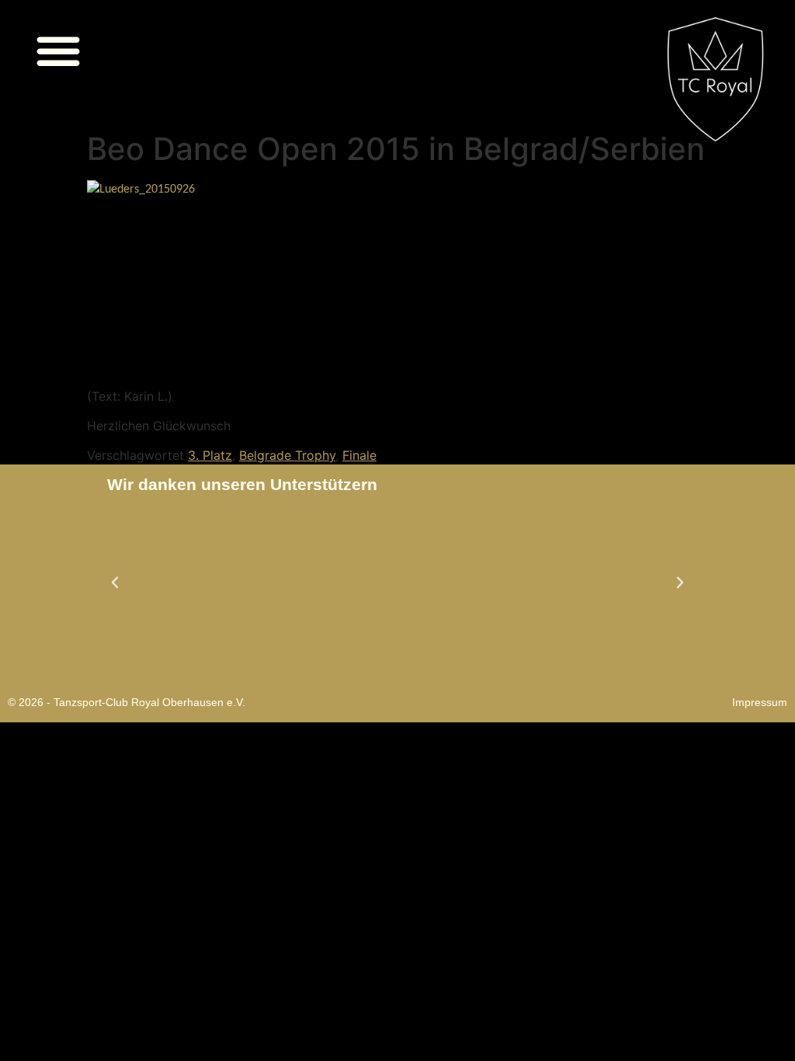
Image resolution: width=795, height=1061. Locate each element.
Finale (359, 455)
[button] (58, 50)
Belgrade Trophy (287, 455)
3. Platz (210, 455)
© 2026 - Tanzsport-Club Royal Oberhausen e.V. (126, 702)
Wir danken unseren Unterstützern (242, 484)
